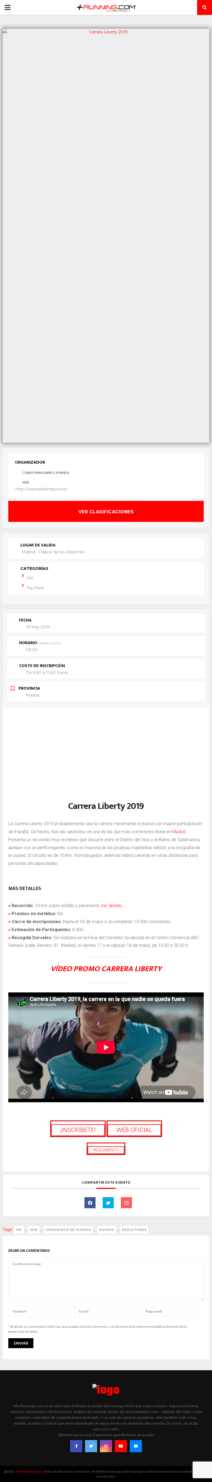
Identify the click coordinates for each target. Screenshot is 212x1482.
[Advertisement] (106, 760)
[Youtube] (121, 1446)
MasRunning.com (29, 1471)
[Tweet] (108, 1202)
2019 (34, 1230)
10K (29, 578)
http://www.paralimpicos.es (41, 489)
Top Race (35, 587)
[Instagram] (106, 1446)
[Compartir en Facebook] (90, 1202)
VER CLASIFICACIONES (106, 511)
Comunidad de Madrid (68, 1230)
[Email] (126, 1202)
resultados (134, 1230)
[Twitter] (91, 1446)
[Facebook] (76, 1446)
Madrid (179, 831)
